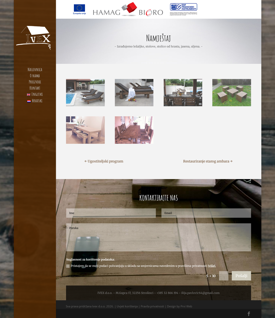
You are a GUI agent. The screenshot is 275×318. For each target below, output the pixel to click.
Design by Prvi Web (179, 306)
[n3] (85, 106)
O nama (35, 76)
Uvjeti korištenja (127, 306)
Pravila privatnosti (152, 306)
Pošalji (241, 275)
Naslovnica (35, 70)
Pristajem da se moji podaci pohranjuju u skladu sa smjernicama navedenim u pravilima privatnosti (143, 266)
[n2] (134, 106)
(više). (212, 266)
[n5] (231, 106)
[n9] (134, 143)
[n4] (183, 106)
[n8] (85, 143)
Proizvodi (35, 82)
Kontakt (35, 89)
